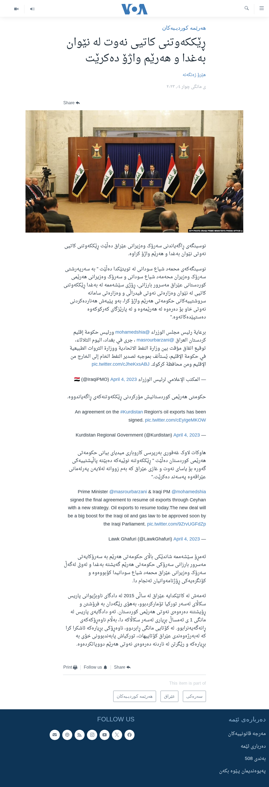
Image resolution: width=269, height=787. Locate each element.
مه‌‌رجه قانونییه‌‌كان (247, 734)
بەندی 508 (255, 759)
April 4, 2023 (123, 379)
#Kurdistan (131, 412)
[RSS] (80, 735)
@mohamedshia (132, 332)
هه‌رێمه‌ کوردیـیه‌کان (184, 28)
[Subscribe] (55, 735)
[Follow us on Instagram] (92, 735)
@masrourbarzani (155, 340)
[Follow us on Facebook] (129, 735)
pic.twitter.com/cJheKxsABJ (120, 364)
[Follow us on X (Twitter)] (117, 735)
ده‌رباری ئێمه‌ (253, 746)
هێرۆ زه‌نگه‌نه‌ (194, 75)
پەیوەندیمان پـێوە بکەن (242, 771)
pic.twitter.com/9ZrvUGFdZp (176, 524)
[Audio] (32, 9)
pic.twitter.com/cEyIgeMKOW (175, 420)
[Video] (16, 9)
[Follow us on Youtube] (105, 735)
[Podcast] (67, 735)
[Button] (71, 103)
